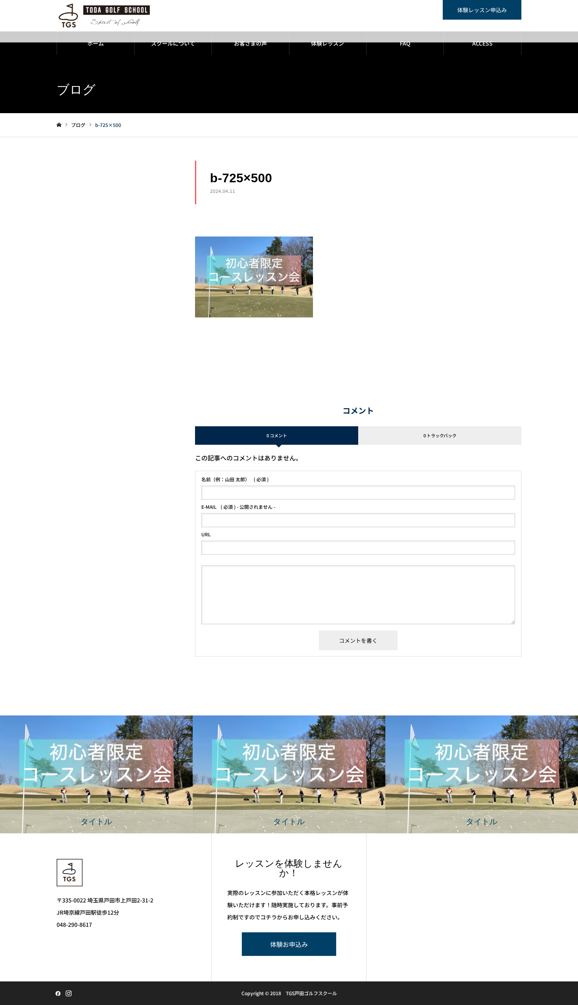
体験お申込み (289, 944)
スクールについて (173, 43)
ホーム (95, 43)
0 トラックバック (440, 435)
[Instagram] (68, 993)
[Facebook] (58, 993)
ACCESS (482, 43)
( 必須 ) (235, 479)
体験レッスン (327, 43)
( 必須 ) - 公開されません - (238, 506)
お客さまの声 (250, 43)
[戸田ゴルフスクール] (104, 15)
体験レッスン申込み (482, 10)
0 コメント (277, 435)
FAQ (405, 43)
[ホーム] (59, 125)
